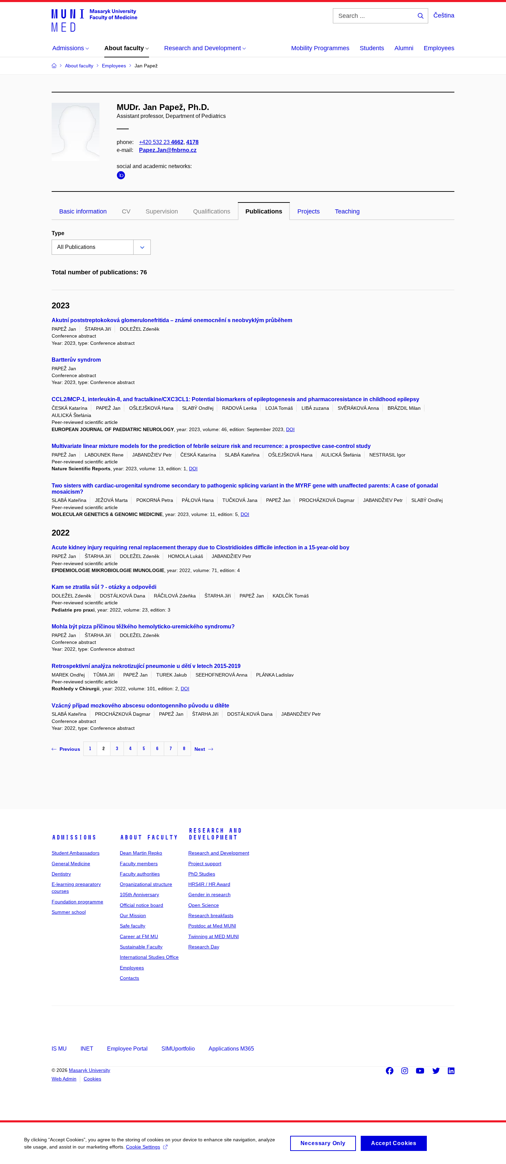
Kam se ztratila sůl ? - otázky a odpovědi (104, 587)
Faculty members (139, 863)
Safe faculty (132, 926)
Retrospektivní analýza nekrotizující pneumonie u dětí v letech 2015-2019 (146, 666)
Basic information (83, 211)
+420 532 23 (161, 142)
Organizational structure (146, 884)
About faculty (149, 837)
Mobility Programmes (320, 48)
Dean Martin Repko (141, 853)
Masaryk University (89, 1070)
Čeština (443, 15)
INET (87, 1049)
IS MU (59, 1049)
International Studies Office (149, 957)
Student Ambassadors (75, 853)
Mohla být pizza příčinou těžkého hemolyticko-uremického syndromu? (143, 626)
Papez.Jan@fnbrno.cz (168, 150)
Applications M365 (231, 1049)
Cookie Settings (143, 1147)
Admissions (74, 837)
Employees (439, 48)
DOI (290, 429)
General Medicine (71, 863)
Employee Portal (127, 1049)
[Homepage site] (94, 20)
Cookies (92, 1078)
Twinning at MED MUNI (213, 936)
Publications (263, 211)
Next (199, 749)
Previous (70, 749)
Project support (204, 863)
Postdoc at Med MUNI (212, 926)
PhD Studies (201, 874)
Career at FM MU (139, 936)
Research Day (203, 946)
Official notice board (141, 905)
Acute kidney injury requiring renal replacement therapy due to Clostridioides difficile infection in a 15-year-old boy (200, 547)
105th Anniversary (139, 894)
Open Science (203, 905)
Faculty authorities (140, 874)
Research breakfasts (210, 915)
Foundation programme (77, 901)
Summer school (69, 912)
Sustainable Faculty (141, 946)
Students (372, 48)
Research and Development (215, 834)
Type (58, 233)
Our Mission (133, 915)
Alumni (403, 48)
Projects (308, 211)
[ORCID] (122, 176)
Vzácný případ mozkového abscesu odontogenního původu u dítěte (140, 706)
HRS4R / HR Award (209, 884)
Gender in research (209, 894)
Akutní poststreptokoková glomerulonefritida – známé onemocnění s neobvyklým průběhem (172, 320)
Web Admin (64, 1078)
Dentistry (61, 874)
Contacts (129, 978)
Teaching (347, 211)
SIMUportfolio (178, 1049)
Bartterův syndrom (76, 360)
